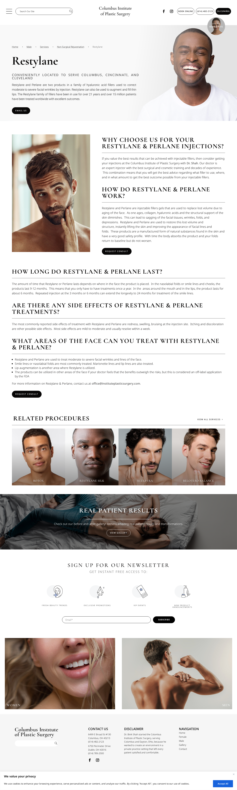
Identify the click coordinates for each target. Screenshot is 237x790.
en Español (223, 11)
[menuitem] (182, 733)
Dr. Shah (192, 163)
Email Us (21, 110)
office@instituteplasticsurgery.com (116, 383)
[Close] (234, 774)
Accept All (223, 783)
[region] (118, 780)
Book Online (185, 11)
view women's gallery (60, 675)
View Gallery (118, 532)
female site (216, 26)
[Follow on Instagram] (171, 11)
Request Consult (116, 251)
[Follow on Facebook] (164, 11)
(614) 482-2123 (205, 11)
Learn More (38, 463)
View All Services (209, 419)
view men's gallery (177, 675)
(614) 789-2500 (96, 753)
